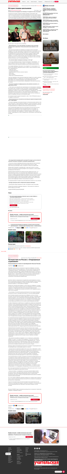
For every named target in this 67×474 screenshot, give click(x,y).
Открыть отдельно (46, 93)
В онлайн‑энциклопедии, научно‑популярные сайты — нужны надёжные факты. (23, 199)
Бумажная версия (19, 462)
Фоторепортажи (28, 454)
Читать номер (39, 5)
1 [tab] (24, 42)
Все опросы (10, 210)
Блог (28, 1)
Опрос (45, 68)
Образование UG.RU (29, 237)
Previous (9, 31)
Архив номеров (34, 1)
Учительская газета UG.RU (16, 10)
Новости (23, 1)
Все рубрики (9, 462)
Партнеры (27, 451)
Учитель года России (19, 452)
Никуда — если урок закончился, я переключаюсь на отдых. (20, 203)
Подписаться (35, 218)
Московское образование (13, 5)
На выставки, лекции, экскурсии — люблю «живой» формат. (50, 79)
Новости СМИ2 (3, 251)
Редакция (27, 449)
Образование (10, 449)
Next (40, 31)
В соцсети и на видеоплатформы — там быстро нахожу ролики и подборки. (22, 198)
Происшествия (11, 236)
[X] (16, 265)
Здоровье (9, 460)
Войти (56, 1)
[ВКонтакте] (13, 265)
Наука (9, 450)
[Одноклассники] (15, 265)
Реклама (27, 450)
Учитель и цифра (10, 461)
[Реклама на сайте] (63, 472)
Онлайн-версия (19, 463)
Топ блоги (45, 38)
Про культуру (10, 451)
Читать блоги (47, 65)
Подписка (40, 1)
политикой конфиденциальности (19, 220)
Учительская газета (14, 257)
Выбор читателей (49, 5)
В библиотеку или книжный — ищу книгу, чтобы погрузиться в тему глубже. (51, 82)
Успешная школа (19, 449)
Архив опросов (45, 94)
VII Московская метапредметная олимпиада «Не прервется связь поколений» (25, 224)
